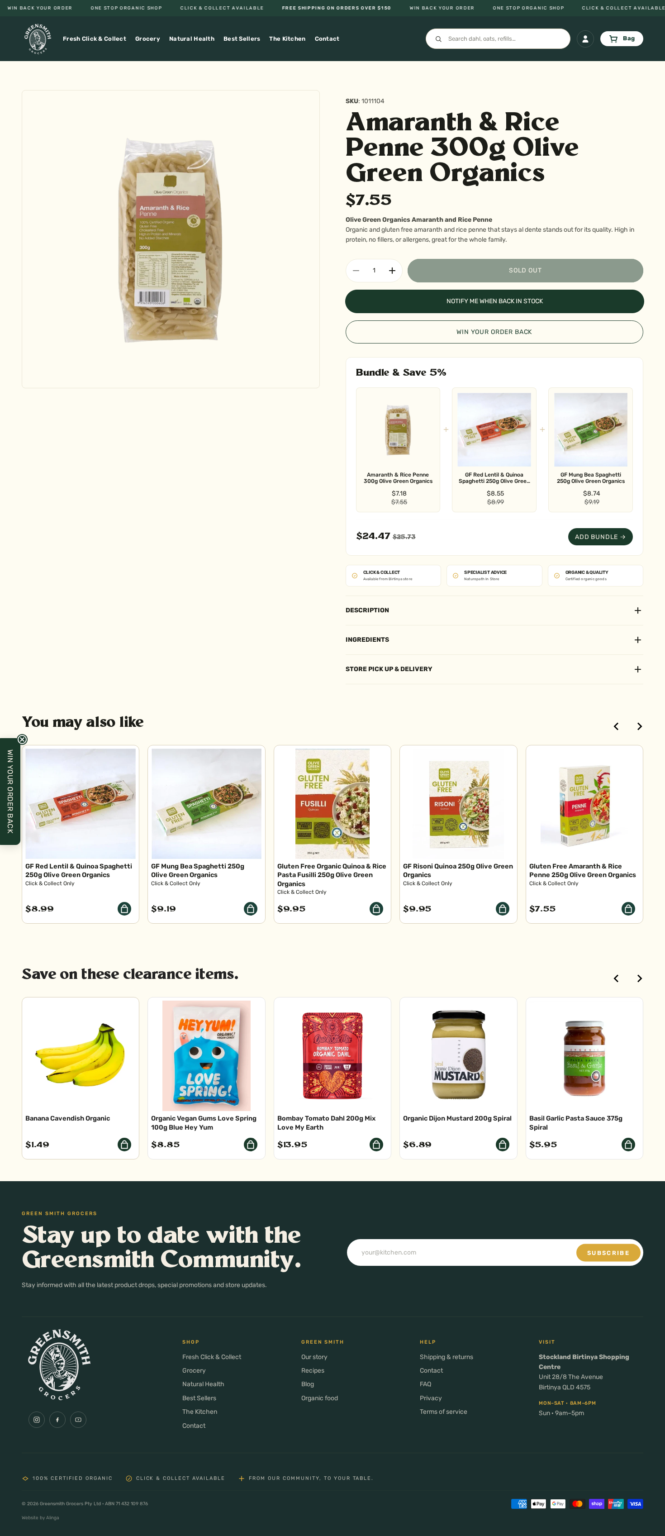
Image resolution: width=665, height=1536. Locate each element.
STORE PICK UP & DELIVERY (389, 669)
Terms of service (443, 1412)
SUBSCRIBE (608, 1252)
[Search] (498, 39)
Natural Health (203, 1384)
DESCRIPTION (367, 610)
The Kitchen (199, 1412)
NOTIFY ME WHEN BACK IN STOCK (494, 301)
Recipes (312, 1370)
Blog (307, 1384)
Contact (193, 1426)
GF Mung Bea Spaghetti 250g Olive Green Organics (591, 478)
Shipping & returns (446, 1357)
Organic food (319, 1398)
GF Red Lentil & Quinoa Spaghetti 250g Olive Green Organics (494, 478)
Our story (314, 1357)
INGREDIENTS (367, 640)
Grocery (194, 1370)
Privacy (431, 1398)
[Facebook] (57, 1420)
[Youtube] (78, 1420)
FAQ (425, 1384)
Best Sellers (199, 1398)
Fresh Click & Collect (211, 1357)
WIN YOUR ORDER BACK (494, 332)
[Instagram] (36, 1420)
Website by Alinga (40, 1518)
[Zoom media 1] (171, 239)
